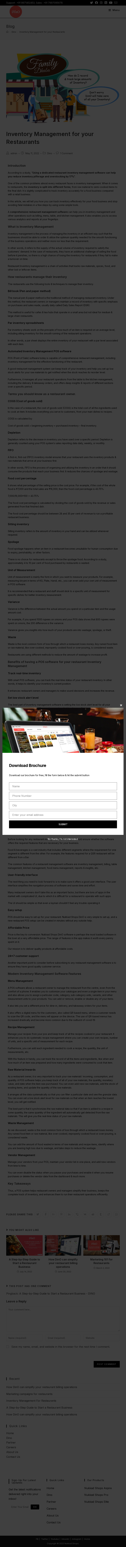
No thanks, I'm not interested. (63, 839)
